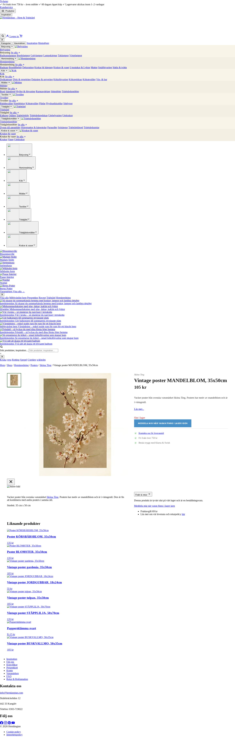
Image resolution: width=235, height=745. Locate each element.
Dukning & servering (42, 79)
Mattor (94, 67)
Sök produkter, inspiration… (14, 350)
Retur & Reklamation (17, 679)
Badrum (4, 67)
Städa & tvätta (120, 67)
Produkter (9, 11)
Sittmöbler (56, 91)
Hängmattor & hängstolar (34, 127)
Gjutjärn (32, 359)
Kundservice (6, 7)
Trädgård (50, 297)
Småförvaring (105, 67)
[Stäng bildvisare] (11, 482)
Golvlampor (37, 55)
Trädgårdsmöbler (70, 91)
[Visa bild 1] (14, 380)
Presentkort (12, 667)
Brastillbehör (15, 67)
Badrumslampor (8, 55)
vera (9, 359)
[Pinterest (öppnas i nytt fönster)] (10, 723)
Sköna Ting (45, 365)
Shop (9, 365)
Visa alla (4, 297)
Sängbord (11, 91)
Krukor (3, 139)
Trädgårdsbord (75, 127)
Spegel (23, 359)
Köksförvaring (60, 79)
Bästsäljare (43, 43)
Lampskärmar (50, 55)
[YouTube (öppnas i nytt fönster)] (13, 723)
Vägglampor (75, 55)
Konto (9, 670)
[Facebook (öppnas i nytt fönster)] (2, 723)
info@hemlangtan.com (11, 692)
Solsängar (63, 127)
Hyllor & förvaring (25, 91)
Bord (2, 91)
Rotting (16, 359)
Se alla (14, 52)
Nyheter (4, 1)
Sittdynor (68, 103)
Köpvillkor (11, 664)
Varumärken (19, 43)
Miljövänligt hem (18, 297)
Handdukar (19, 103)
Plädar (42, 103)
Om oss (10, 662)
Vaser (11, 139)
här (183, 514)
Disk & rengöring (22, 79)
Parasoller (52, 127)
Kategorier (6, 43)
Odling (12, 115)
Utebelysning (55, 115)
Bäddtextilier (6, 103)
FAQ (9, 676)
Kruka (3, 359)
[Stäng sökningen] (2, 356)
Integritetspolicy (14, 734)
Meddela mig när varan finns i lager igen (154, 506)
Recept (42, 297)
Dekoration (28, 67)
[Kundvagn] (20, 36)
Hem (2, 365)
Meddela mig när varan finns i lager (114, 743)
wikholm (41, 359)
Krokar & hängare (43, 67)
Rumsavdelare (43, 91)
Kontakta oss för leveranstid (151, 433)
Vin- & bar (101, 79)
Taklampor (63, 55)
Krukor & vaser (61, 67)
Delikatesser (6, 79)
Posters (34, 365)
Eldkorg (4, 115)
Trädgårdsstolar (91, 127)
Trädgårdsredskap (39, 115)
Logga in (14, 36)
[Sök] (2, 36)
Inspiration (6, 14)
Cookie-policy (13, 731)
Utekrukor (67, 115)
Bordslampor (23, 55)
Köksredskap (75, 79)
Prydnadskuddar (54, 103)
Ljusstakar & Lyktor (80, 67)
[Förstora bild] (120, 379)
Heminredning (63, 297)
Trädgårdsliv (22, 115)
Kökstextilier (89, 79)
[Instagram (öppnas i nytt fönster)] (6, 723)
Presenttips (32, 297)
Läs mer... (139, 409)
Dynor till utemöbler (10, 127)
